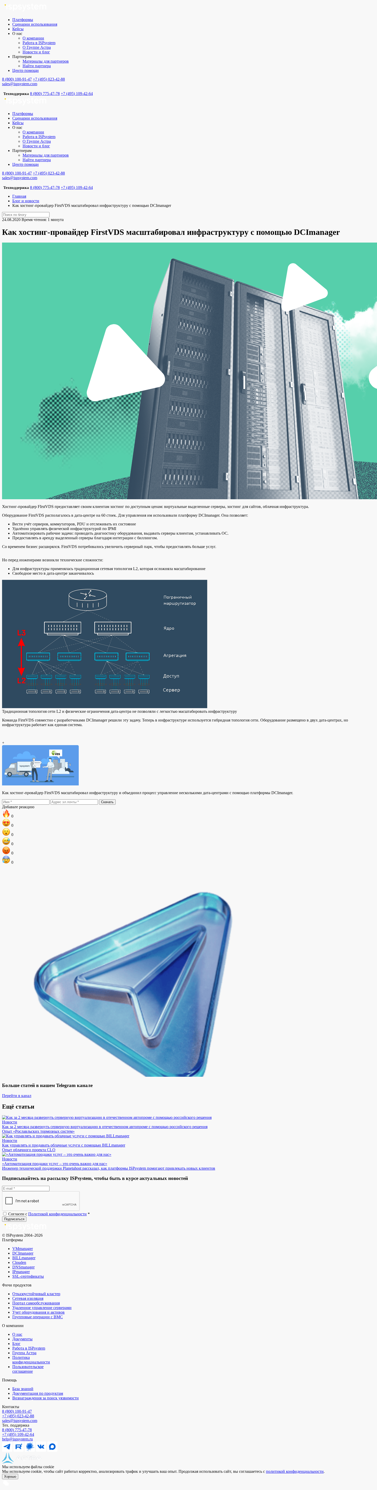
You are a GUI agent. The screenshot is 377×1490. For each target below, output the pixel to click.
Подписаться (14, 1219)
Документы (22, 1339)
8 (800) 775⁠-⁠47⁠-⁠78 (17, 1430)
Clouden (19, 1262)
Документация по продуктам (37, 1393)
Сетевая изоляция (27, 1298)
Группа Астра (24, 1353)
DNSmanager (23, 1267)
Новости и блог (36, 52)
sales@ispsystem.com (19, 84)
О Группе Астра (37, 47)
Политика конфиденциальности (31, 1359)
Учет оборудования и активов (38, 1312)
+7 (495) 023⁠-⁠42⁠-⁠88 (18, 1416)
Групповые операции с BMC (37, 1317)
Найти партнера (37, 66)
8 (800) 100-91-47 (17, 79)
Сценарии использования (34, 24)
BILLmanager (23, 1258)
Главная (19, 196)
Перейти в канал (16, 1095)
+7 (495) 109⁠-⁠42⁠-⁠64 (18, 1434)
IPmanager (21, 1272)
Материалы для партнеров (46, 61)
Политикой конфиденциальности (57, 1214)
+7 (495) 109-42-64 (77, 93)
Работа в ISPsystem (39, 43)
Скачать (107, 802)
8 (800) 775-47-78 (45, 93)
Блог (16, 1343)
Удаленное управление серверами (42, 1307)
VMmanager (22, 1248)
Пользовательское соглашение (28, 1368)
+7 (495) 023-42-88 (49, 79)
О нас (17, 1334)
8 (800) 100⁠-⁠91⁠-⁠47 (17, 1411)
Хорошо (10, 1476)
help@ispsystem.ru (17, 1439)
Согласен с (48, 1214)
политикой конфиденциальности (295, 1471)
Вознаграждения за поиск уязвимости (45, 1398)
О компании (33, 38)
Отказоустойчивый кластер (36, 1294)
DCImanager (22, 1253)
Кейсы (18, 29)
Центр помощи (25, 70)
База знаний (22, 1389)
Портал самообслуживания (36, 1303)
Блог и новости (25, 201)
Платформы (22, 19)
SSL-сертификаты (28, 1276)
